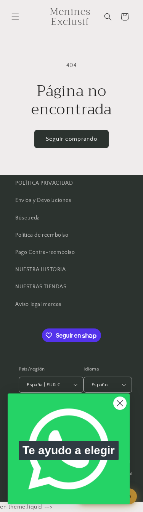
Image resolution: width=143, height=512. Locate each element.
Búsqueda (27, 218)
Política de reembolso (42, 235)
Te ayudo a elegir (68, 450)
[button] (15, 16)
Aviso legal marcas (38, 304)
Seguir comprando (71, 139)
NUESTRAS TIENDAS (41, 287)
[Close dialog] (120, 403)
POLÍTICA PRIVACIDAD (44, 183)
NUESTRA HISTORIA (40, 270)
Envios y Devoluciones (43, 200)
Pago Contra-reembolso (45, 252)
